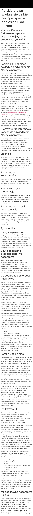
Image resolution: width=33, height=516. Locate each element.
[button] (29, 4)
